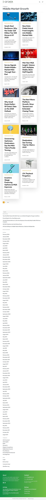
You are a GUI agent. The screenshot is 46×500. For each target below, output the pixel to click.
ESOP (4, 443)
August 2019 (5, 334)
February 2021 (6, 307)
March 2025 (5, 250)
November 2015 (6, 386)
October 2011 (6, 432)
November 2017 (6, 359)
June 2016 (5, 380)
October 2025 (6, 241)
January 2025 (6, 254)
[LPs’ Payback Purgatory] (29, 174)
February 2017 (6, 368)
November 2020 (6, 309)
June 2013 (5, 411)
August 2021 (5, 300)
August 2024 (5, 264)
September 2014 (6, 398)
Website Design (31, 498)
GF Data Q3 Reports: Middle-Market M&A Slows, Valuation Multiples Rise (19, 226)
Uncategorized (6, 454)
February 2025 (6, 252)
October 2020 (6, 311)
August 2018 (5, 346)
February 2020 (6, 325)
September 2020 (6, 314)
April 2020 (5, 323)
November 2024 (6, 259)
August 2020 (6, 316)
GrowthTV (5, 445)
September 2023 (6, 277)
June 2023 (5, 280)
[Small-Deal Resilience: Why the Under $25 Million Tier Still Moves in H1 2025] (11, 30)
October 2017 (6, 361)
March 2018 (5, 352)
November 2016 (6, 375)
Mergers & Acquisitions (8, 447)
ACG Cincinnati (6, 440)
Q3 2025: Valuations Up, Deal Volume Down (12, 224)
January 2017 (6, 371)
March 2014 (5, 402)
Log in (4, 459)
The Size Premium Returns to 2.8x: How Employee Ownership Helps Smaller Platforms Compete (22, 221)
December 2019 (6, 327)
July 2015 (5, 391)
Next (8, 202)
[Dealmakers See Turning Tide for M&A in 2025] (29, 141)
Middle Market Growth (8, 23)
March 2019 (5, 339)
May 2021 (5, 302)
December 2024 (6, 257)
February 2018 (6, 355)
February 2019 (6, 341)
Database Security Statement (30, 489)
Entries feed (5, 461)
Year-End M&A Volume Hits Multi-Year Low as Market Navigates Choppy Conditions (21, 216)
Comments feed (6, 464)
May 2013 (5, 414)
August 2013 (5, 409)
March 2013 (5, 416)
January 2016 (6, 384)
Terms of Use (27, 493)
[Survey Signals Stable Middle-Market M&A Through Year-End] (11, 68)
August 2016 (5, 377)
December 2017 (6, 357)
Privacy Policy (27, 491)
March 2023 (5, 284)
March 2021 (5, 305)
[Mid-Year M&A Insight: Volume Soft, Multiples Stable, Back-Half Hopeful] (29, 66)
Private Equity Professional (9, 452)
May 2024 (5, 268)
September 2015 (6, 389)
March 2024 (5, 270)
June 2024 (5, 266)
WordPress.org (6, 466)
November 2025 (6, 239)
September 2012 (6, 423)
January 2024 (6, 275)
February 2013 (6, 418)
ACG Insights (6, 441)
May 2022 (5, 293)
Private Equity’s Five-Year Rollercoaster (11, 218)
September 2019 (6, 332)
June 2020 (5, 318)
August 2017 (5, 364)
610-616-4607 (30, 479)
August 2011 (5, 434)
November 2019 (6, 330)
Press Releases (6, 450)
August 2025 (5, 243)
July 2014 (5, 400)
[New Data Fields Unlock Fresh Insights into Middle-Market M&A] (29, 29)
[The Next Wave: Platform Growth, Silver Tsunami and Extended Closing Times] (29, 104)
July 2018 (5, 348)
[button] (42, 2)
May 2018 (5, 350)
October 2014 (6, 396)
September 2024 (6, 261)
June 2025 (5, 245)
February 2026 (6, 234)
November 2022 (6, 286)
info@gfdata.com (30, 477)
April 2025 (5, 248)
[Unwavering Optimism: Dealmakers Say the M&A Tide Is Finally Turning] (11, 143)
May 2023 (5, 282)
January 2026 (6, 236)
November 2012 (6, 421)
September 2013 (6, 407)
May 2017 (5, 366)
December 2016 (6, 373)
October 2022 (6, 289)
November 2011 (6, 430)
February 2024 (6, 273)
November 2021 (6, 298)
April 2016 (5, 382)
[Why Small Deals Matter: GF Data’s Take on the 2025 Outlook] (11, 105)
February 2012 (6, 427)
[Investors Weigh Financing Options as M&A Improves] (11, 181)
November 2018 (6, 343)
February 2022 (6, 295)
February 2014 (6, 405)
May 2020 (5, 320)
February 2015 (6, 393)
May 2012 (5, 425)
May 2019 (5, 336)
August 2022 (5, 291)
